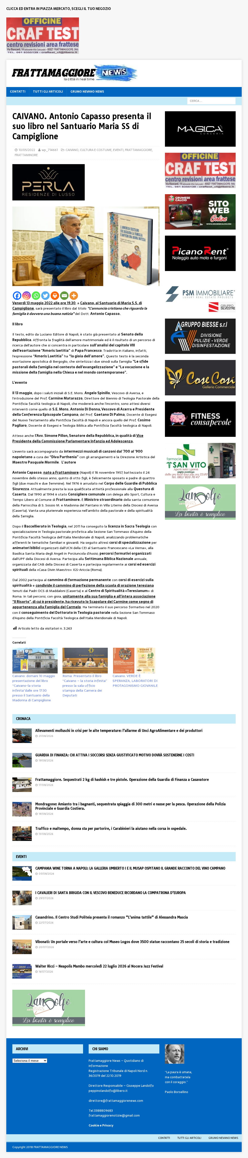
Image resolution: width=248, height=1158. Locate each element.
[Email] (64, 295)
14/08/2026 (46, 814)
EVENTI (118, 149)
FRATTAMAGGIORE (138, 149)
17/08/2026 (46, 785)
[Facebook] (17, 295)
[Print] (55, 295)
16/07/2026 (46, 971)
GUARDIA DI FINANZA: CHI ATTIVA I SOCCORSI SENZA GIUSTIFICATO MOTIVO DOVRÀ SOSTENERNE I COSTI (114, 755)
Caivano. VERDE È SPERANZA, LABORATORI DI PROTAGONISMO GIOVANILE (135, 680)
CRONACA (23, 719)
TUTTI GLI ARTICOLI (48, 91)
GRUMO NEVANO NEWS (87, 91)
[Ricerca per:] (211, 100)
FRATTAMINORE (26, 155)
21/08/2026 (46, 736)
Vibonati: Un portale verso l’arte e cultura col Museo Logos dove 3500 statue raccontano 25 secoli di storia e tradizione (132, 942)
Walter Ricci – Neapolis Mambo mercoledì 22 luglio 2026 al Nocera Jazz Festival (99, 966)
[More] (74, 295)
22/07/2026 (46, 922)
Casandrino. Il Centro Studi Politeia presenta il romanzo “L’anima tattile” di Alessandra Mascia (111, 917)
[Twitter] (45, 295)
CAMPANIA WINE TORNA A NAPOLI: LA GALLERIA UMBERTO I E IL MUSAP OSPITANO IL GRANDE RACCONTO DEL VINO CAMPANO (131, 868)
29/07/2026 (46, 898)
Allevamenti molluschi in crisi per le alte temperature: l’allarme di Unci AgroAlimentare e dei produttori (118, 730)
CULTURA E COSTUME (96, 149)
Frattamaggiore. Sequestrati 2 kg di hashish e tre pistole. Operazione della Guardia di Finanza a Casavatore (122, 779)
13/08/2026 (46, 834)
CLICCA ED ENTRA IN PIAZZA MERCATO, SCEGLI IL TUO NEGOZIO (58, 8)
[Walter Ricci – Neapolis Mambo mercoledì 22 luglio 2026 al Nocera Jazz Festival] (22, 971)
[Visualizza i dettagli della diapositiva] (42, 35)
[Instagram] (26, 295)
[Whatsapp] (36, 295)
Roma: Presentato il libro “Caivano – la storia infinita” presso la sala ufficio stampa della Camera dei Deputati (84, 685)
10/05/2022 (27, 149)
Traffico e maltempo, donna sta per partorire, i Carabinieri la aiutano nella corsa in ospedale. (111, 828)
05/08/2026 (46, 873)
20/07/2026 (46, 947)
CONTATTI (17, 91)
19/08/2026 (46, 760)
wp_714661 (50, 149)
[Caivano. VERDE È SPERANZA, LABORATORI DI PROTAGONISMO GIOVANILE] (135, 661)
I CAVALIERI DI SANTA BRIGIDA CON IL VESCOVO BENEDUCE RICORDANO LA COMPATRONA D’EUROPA (111, 893)
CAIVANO (72, 149)
